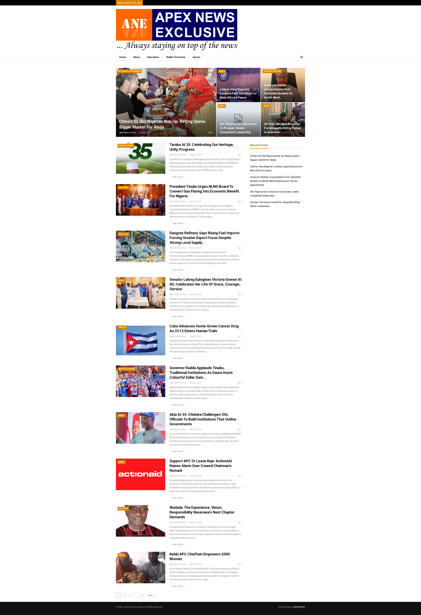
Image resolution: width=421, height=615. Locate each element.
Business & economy (129, 71)
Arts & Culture (127, 369)
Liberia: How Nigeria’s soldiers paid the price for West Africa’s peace (238, 93)
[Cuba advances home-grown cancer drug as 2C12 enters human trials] (140, 339)
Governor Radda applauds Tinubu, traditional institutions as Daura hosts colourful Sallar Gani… (201, 372)
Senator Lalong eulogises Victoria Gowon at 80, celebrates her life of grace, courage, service (206, 284)
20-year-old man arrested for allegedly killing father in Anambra (282, 128)
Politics (123, 508)
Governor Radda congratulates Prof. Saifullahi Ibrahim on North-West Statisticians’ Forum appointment (275, 181)
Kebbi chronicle (175, 57)
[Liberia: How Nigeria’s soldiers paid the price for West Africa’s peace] (238, 85)
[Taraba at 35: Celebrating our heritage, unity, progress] (140, 158)
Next (150, 595)
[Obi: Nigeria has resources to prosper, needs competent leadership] (238, 119)
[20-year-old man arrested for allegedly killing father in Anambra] (282, 119)
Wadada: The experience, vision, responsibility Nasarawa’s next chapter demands (202, 512)
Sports (196, 57)
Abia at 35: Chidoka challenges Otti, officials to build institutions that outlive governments (203, 419)
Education (153, 57)
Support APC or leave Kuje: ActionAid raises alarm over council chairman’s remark (201, 466)
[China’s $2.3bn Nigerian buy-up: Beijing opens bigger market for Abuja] (166, 102)
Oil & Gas (123, 187)
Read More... (178, 177)
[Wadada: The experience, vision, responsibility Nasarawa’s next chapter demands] (140, 521)
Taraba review (126, 146)
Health (122, 327)
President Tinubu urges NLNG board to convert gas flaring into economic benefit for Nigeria (204, 191)
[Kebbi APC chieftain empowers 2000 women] (140, 567)
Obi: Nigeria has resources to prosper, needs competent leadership (238, 128)
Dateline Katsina (272, 71)
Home (122, 57)
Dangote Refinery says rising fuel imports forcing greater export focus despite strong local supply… (205, 238)
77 (142, 595)
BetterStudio (299, 607)
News (137, 57)
